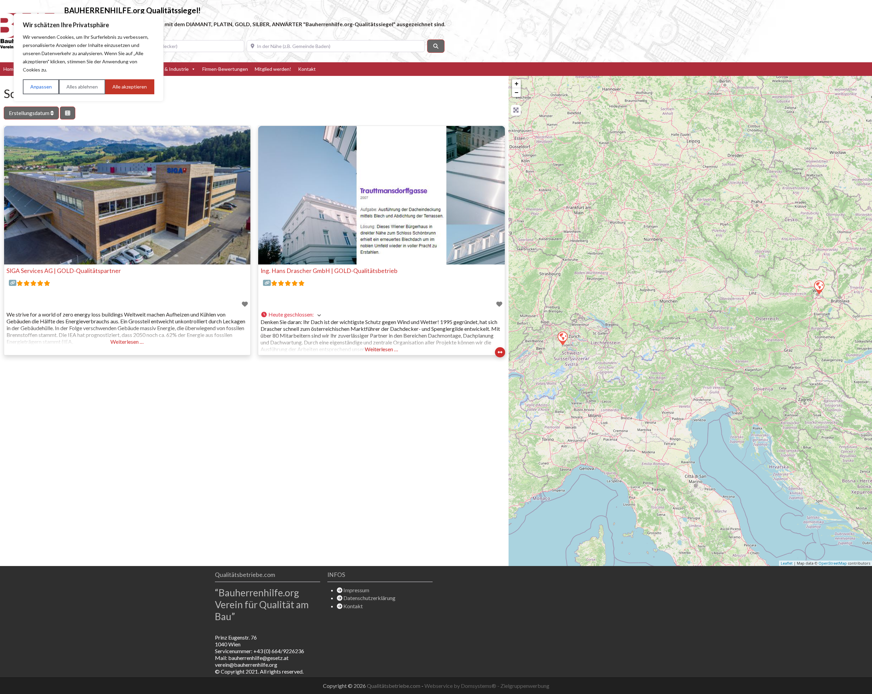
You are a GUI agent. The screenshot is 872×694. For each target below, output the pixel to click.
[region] (89, 57)
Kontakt (307, 69)
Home (9, 69)
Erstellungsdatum (29, 113)
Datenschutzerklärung (369, 598)
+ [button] (516, 83)
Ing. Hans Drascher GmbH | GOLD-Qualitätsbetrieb (329, 270)
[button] (381, 315)
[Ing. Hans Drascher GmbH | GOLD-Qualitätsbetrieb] (818, 286)
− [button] (516, 92)
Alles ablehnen (82, 87)
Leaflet (787, 563)
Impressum (356, 590)
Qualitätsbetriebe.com (394, 685)
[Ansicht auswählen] (67, 113)
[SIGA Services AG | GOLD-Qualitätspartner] (562, 337)
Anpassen (41, 87)
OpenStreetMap (833, 563)
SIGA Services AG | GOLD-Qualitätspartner (63, 270)
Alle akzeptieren (129, 87)
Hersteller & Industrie (165, 69)
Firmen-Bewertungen (225, 69)
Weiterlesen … (127, 341)
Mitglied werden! (273, 69)
